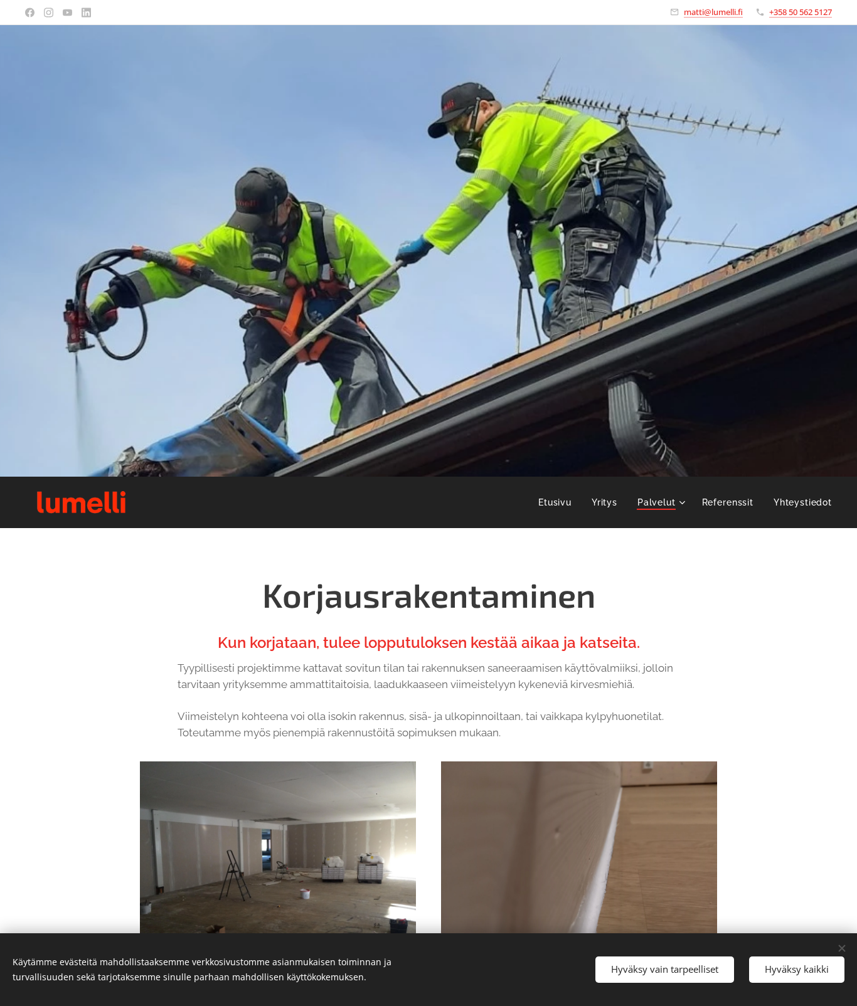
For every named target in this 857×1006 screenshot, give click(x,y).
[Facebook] (30, 12)
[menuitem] (558, 502)
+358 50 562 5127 (800, 12)
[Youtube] (67, 12)
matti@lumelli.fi (713, 12)
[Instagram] (48, 12)
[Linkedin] (86, 12)
